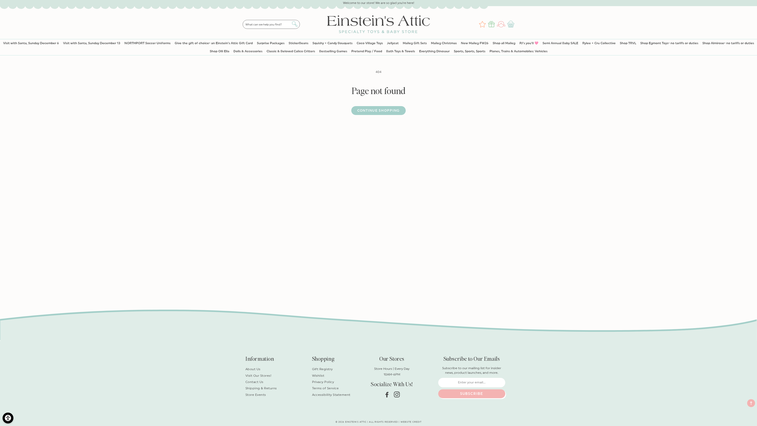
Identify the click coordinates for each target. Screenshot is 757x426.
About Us (252, 369)
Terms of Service (325, 388)
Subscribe (471, 393)
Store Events (255, 394)
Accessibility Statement (331, 394)
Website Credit (411, 422)
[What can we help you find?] (294, 24)
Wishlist (318, 375)
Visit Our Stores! (258, 375)
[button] (511, 24)
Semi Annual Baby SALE (560, 43)
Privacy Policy (323, 382)
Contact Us (254, 382)
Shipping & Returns (261, 388)
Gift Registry (322, 369)
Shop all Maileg (504, 43)
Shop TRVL (628, 43)
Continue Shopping (378, 110)
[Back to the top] (751, 403)
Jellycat (393, 43)
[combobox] (271, 24)
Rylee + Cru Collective (599, 43)
